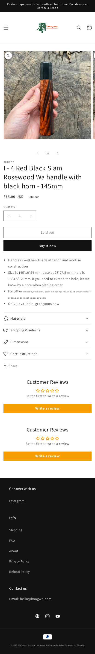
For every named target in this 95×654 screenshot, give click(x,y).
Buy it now (47, 246)
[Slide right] (58, 153)
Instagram (16, 501)
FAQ (12, 540)
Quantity (9, 207)
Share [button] (13, 366)
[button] (6, 28)
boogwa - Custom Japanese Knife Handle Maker (41, 645)
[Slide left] (37, 153)
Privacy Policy (19, 561)
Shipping (15, 530)
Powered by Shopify (74, 645)
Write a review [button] (47, 408)
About (13, 551)
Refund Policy (19, 572)
